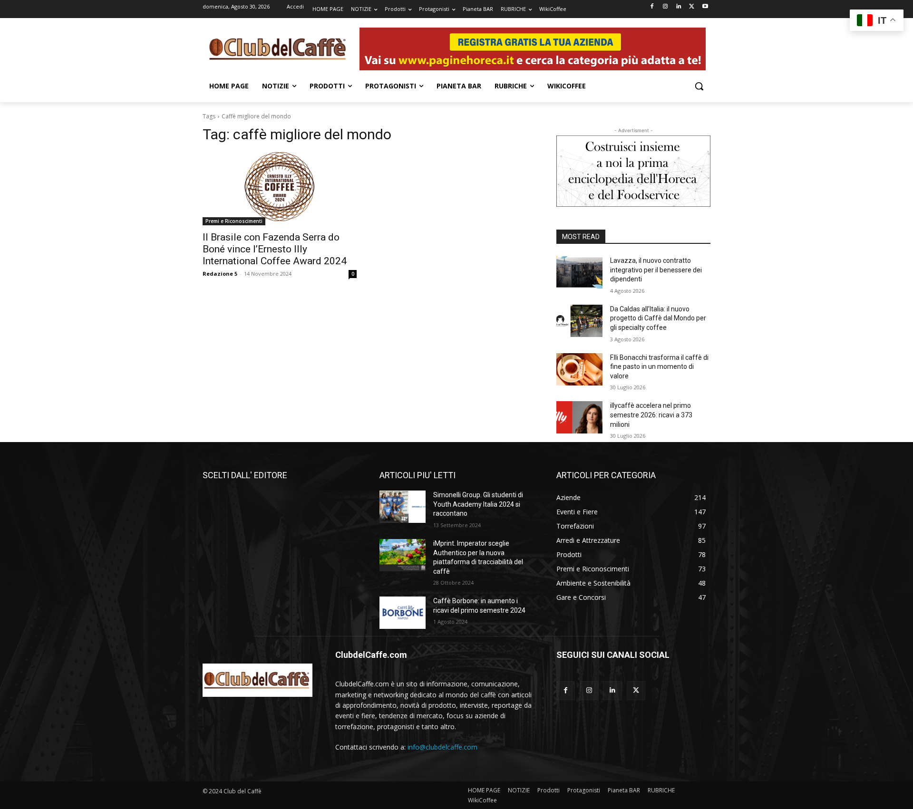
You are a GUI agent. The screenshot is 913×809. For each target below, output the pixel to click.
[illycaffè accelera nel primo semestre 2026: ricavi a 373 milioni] (579, 417)
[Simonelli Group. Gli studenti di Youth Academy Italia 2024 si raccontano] (402, 507)
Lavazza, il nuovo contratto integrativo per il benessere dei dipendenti (656, 270)
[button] (699, 86)
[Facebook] (652, 6)
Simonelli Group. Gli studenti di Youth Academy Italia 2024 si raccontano (478, 504)
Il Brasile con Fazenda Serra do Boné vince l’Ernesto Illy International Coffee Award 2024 (275, 249)
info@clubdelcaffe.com (442, 746)
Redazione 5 (220, 273)
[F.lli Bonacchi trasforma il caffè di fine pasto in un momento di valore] (579, 369)
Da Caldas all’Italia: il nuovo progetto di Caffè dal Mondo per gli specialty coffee (658, 318)
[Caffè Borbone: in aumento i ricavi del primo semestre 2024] (402, 613)
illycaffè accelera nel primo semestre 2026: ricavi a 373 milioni (651, 415)
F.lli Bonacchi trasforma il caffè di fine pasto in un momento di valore (659, 367)
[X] (691, 6)
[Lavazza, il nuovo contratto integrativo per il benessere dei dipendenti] (579, 272)
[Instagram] (665, 6)
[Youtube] (704, 6)
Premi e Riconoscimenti (233, 221)
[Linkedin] (678, 6)
